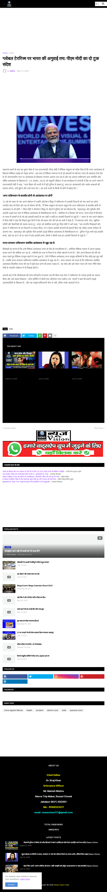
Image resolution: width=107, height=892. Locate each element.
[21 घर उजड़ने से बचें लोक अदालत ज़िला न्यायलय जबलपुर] (9, 635)
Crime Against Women (13, 710)
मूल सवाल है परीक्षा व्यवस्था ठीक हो (28, 621)
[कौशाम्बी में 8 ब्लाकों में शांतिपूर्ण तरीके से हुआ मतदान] (9, 565)
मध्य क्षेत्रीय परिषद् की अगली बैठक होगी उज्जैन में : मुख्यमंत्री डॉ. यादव (25, 474)
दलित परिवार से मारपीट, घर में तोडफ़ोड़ (29, 644)
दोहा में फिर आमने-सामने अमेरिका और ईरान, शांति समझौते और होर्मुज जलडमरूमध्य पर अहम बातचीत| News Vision (60, 866)
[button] (3, 4)
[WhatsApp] (40, 335)
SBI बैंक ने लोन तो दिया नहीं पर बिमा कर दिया (31, 597)
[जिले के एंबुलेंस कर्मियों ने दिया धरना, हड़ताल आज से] (9, 659)
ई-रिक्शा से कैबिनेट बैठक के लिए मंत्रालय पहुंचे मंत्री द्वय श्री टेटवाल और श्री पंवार (29, 479)
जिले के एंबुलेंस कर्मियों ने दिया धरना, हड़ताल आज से (33, 656)
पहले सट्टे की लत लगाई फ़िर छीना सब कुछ (30, 609)
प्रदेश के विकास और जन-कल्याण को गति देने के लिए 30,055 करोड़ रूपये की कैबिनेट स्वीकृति (33, 471)
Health (29, 710)
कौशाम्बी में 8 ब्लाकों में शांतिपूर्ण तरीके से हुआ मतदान (33, 562)
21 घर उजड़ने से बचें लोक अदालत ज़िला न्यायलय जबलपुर (35, 632)
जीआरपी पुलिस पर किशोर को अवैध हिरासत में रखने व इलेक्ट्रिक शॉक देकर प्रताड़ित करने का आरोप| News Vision (20, 373)
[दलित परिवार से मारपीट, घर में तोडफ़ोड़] (9, 647)
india (12, 53)
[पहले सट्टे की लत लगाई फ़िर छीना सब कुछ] (9, 612)
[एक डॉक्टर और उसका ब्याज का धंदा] (9, 577)
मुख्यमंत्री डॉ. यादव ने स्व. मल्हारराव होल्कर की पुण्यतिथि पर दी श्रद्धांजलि (26, 482)
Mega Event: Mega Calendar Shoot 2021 (35, 585)
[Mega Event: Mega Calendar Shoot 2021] (9, 588)
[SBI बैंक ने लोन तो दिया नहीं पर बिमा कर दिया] (9, 600)
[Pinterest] (45, 335)
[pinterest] (91, 676)
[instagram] (66, 676)
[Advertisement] (53, 30)
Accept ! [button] (11, 884)
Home (5, 53)
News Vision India (61, 885)
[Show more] (55, 335)
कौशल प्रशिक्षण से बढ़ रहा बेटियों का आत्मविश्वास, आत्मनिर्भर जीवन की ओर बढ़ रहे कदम (31, 476)
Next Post (98, 428)
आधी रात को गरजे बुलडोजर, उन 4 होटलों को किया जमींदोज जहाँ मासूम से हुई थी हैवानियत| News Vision (87, 373)
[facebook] (15, 676)
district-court (52, 710)
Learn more (25, 879)
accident (39, 710)
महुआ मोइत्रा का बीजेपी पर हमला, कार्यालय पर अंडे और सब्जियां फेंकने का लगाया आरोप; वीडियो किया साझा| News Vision (53, 373)
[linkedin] (15, 681)
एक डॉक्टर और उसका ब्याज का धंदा (28, 574)
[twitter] (40, 676)
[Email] (50, 335)
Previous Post (10, 428)
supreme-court (76, 710)
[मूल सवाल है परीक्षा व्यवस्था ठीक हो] (9, 624)
